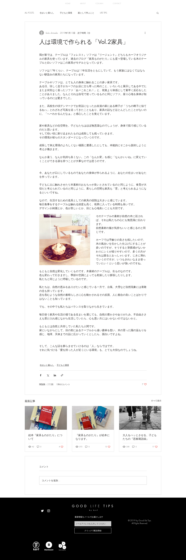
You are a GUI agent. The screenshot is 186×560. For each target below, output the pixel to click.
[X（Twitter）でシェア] (47, 375)
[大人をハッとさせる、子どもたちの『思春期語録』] (140, 418)
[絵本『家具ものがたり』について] (46, 418)
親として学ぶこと (86, 12)
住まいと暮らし (47, 12)
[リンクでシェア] (62, 375)
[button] (157, 13)
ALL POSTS (29, 12)
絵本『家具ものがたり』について (45, 436)
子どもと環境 (66, 12)
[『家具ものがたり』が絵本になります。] (93, 418)
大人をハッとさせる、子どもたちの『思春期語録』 (140, 436)
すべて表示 (156, 400)
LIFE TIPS (103, 12)
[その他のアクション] (145, 33)
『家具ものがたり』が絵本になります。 (93, 436)
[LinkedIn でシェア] (54, 375)
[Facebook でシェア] (40, 375)
